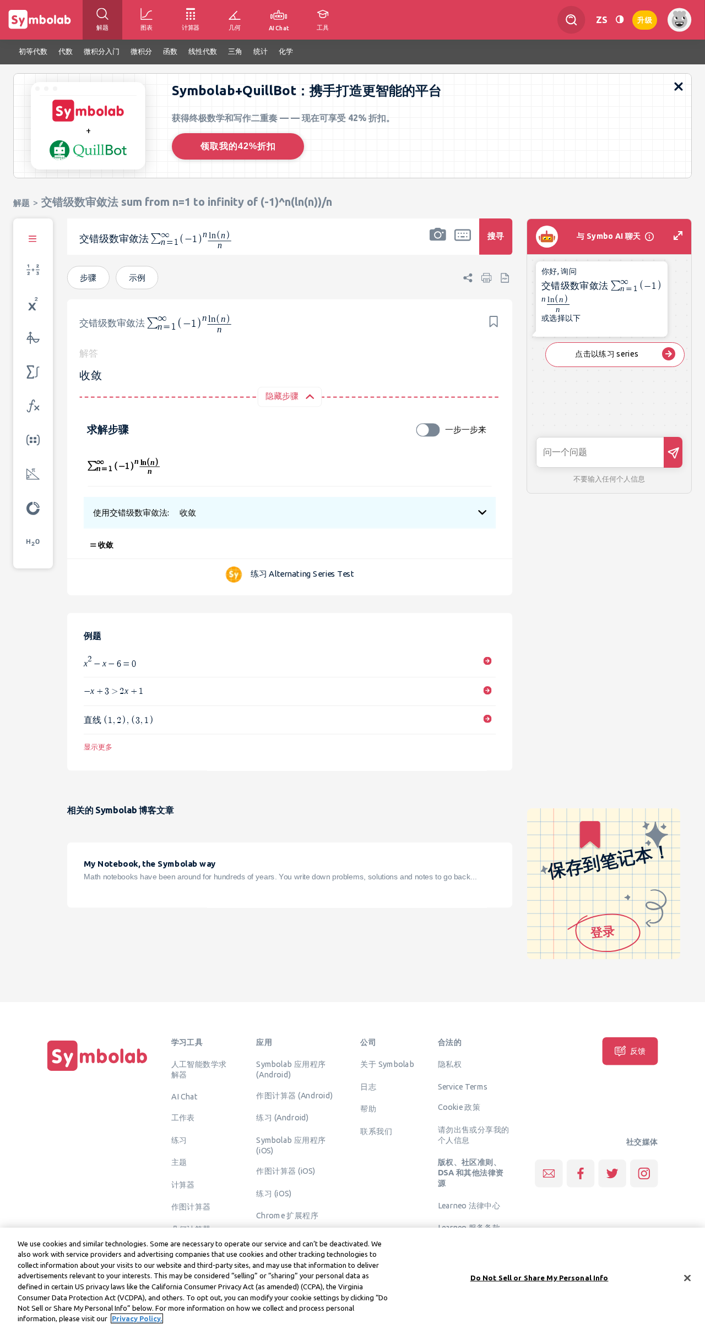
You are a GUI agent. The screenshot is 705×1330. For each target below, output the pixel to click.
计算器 (183, 1184)
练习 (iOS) (273, 1193)
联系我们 (376, 1130)
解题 (21, 202)
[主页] (97, 1070)
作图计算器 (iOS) (285, 1171)
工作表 (183, 1117)
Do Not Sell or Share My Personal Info (539, 1278)
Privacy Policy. (137, 1318)
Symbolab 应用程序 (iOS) (291, 1144)
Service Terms (463, 1086)
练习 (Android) (282, 1117)
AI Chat (184, 1096)
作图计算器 (191, 1206)
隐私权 (450, 1064)
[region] (352, 1279)
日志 (368, 1086)
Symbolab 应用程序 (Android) (291, 1069)
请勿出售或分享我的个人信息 (473, 1134)
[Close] (687, 1278)
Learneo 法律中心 (469, 1205)
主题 (179, 1162)
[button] (438, 243)
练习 (179, 1139)
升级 (644, 19)
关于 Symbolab (387, 1064)
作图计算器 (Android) (294, 1095)
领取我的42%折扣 (238, 146)
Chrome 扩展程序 (287, 1215)
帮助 (368, 1108)
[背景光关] (619, 19)
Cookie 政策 (459, 1107)
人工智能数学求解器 (199, 1069)
